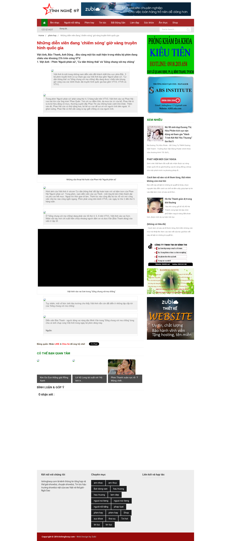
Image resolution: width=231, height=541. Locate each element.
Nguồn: (49, 330)
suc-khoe (98, 518)
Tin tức (102, 22)
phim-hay (113, 512)
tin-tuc (109, 524)
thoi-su (112, 518)
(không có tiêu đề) (156, 224)
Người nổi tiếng (72, 22)
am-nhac (98, 483)
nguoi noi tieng (101, 500)
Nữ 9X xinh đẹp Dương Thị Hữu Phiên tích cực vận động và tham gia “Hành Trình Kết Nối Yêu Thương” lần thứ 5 (178, 134)
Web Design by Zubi (86, 536)
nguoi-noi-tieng (121, 500)
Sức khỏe (149, 22)
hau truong (118, 489)
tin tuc (97, 524)
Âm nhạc (54, 22)
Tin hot (124, 518)
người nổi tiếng (101, 506)
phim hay (98, 512)
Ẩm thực (163, 22)
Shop (175, 22)
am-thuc (112, 483)
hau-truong (99, 495)
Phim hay (89, 22)
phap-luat (119, 506)
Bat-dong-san (100, 489)
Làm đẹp (134, 22)
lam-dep (115, 495)
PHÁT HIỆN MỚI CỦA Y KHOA (161, 159)
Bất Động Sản (118, 22)
